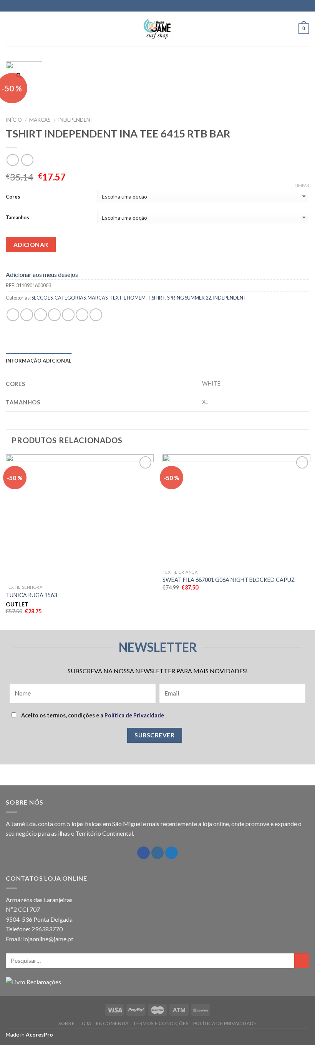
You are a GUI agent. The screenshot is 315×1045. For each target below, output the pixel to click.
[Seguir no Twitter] (171, 853)
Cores (13, 197)
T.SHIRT (156, 298)
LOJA (85, 1023)
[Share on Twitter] (40, 314)
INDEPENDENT (76, 120)
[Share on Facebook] (26, 314)
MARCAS (40, 120)
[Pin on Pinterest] (68, 314)
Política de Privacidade (134, 715)
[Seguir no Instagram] (157, 853)
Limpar (302, 185)
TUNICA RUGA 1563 (31, 595)
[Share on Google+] (82, 314)
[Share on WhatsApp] (13, 314)
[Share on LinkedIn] (96, 314)
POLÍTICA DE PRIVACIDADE (225, 1023)
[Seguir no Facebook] (143, 853)
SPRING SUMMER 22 (189, 298)
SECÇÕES (42, 298)
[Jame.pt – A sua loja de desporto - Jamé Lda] (157, 29)
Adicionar (30, 244)
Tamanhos (17, 217)
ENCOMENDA (112, 1023)
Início (14, 120)
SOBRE (66, 1023)
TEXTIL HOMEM (127, 298)
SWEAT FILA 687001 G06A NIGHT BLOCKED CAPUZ (228, 579)
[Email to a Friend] (54, 314)
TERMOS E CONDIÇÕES (160, 1023)
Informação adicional (38, 361)
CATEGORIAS (70, 298)
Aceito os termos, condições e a (92, 715)
